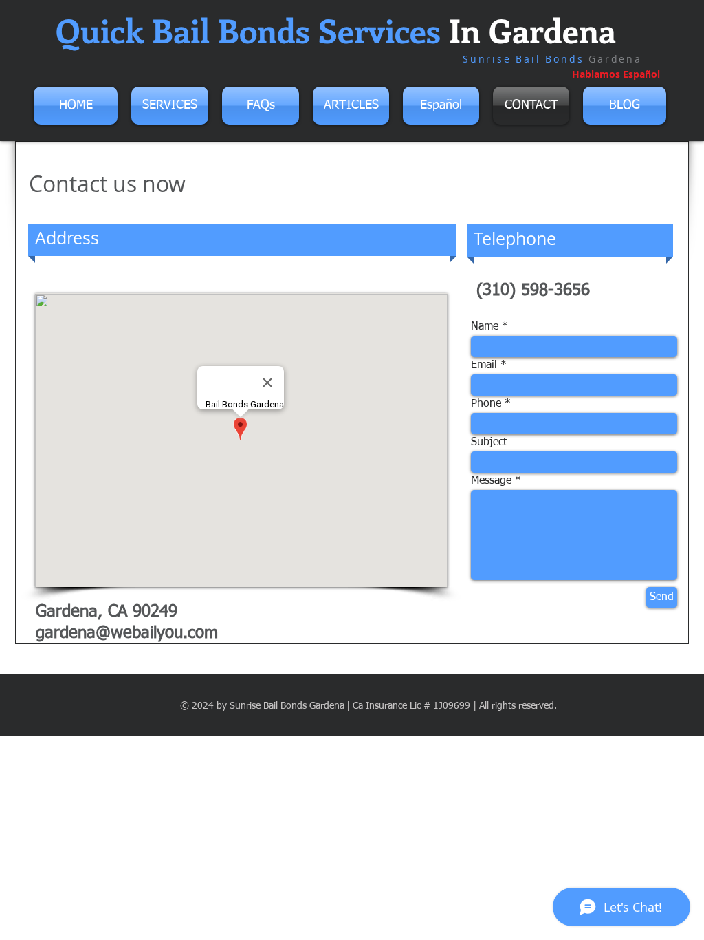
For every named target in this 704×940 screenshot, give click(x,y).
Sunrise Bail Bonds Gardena (287, 706)
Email (484, 365)
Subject (489, 442)
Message (491, 481)
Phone (486, 403)
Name (484, 326)
